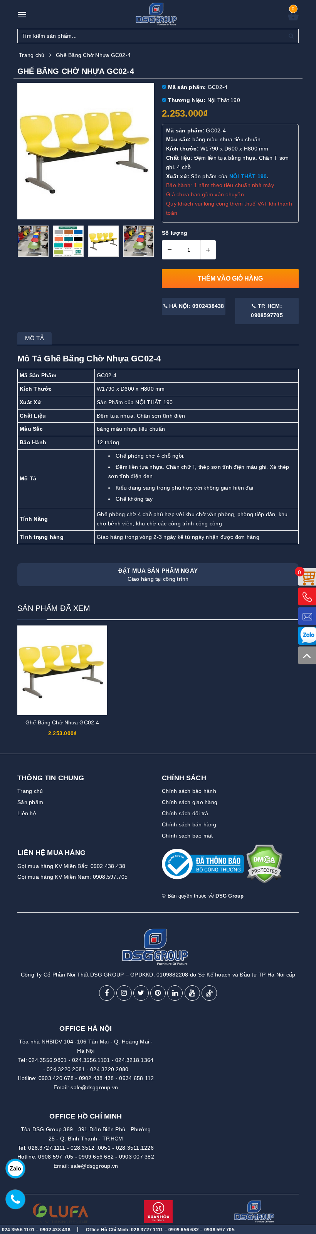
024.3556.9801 (48, 1060)
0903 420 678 (56, 1078)
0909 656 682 (96, 1157)
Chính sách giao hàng (189, 802)
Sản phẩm (30, 802)
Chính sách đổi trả (185, 813)
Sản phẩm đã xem (53, 608)
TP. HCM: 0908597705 (267, 310)
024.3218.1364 (134, 1060)
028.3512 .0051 (91, 1148)
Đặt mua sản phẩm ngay (158, 574)
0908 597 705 (55, 1157)
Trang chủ (30, 791)
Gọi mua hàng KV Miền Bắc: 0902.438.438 (71, 866)
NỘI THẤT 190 (248, 176)
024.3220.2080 (109, 1069)
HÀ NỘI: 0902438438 (196, 306)
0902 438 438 (96, 1078)
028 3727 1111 (128, 1229)
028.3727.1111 (46, 1148)
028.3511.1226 (135, 1148)
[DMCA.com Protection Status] (264, 867)
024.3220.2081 (66, 1069)
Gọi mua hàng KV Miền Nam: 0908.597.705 (72, 877)
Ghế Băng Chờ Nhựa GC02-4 (62, 722)
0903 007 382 (136, 1157)
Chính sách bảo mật (187, 836)
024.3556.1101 (91, 1060)
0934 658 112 (136, 1078)
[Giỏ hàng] (293, 18)
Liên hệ (26, 813)
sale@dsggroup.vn (94, 1087)
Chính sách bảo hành (189, 791)
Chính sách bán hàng (189, 824)
